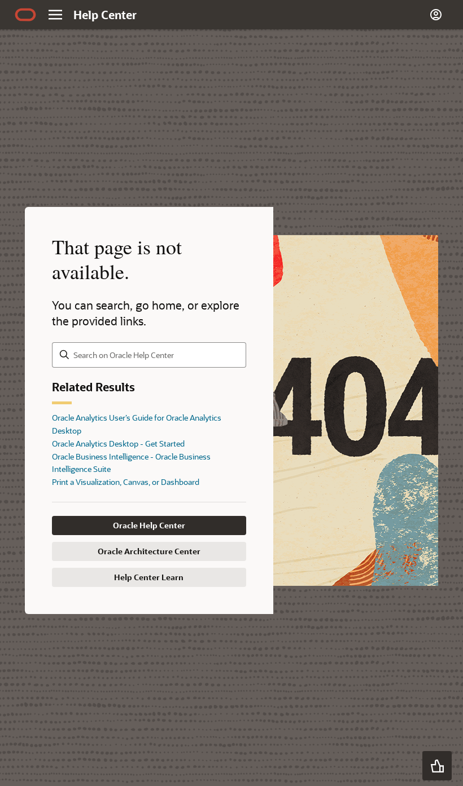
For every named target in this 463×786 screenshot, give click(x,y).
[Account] (436, 14)
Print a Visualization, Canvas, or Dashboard (125, 481)
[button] (437, 765)
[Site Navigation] (55, 14)
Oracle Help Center (149, 525)
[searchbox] (149, 355)
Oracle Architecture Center (149, 551)
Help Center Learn (149, 577)
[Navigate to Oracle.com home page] (25, 15)
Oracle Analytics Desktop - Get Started (118, 443)
